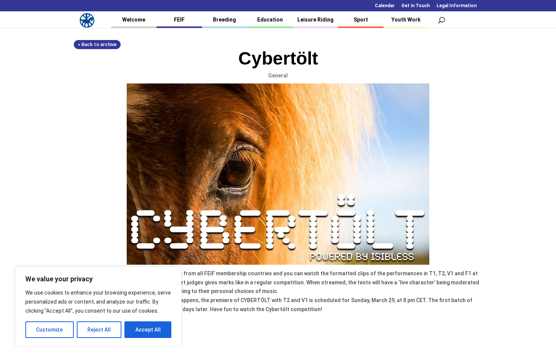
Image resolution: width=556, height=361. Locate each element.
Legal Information (456, 5)
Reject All (99, 330)
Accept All (148, 330)
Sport (361, 20)
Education (270, 20)
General (278, 76)
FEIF (179, 20)
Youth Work (406, 20)
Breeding (224, 20)
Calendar (384, 5)
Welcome (133, 20)
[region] (98, 306)
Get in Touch (415, 5)
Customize (49, 330)
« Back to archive (97, 44)
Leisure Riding (315, 20)
